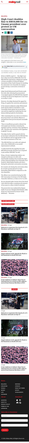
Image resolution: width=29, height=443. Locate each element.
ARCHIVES (4, 400)
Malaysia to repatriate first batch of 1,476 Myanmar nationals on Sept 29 (14, 228)
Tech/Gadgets (19, 392)
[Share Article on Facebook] (11, 33)
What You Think (20, 388)
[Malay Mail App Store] (17, 401)
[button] (26, 67)
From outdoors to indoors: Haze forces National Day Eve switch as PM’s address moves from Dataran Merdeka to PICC (13, 281)
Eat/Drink (4, 394)
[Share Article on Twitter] (8, 33)
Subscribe (5, 430)
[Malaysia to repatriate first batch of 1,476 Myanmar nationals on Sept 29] (14, 215)
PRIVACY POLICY (5, 404)
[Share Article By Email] (2, 33)
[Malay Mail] (14, 3)
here (24, 62)
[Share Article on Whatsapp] (5, 33)
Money (3, 390)
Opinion (17, 386)
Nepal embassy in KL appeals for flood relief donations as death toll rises (14, 254)
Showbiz (17, 384)
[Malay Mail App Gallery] (17, 403)
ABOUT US (3, 402)
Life (2, 392)
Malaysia (4, 16)
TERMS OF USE (5, 406)
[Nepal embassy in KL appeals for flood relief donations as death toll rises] (14, 241)
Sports (17, 390)
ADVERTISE (4, 408)
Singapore (4, 386)
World (3, 388)
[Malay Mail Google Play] (20, 401)
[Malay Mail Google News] (20, 403)
